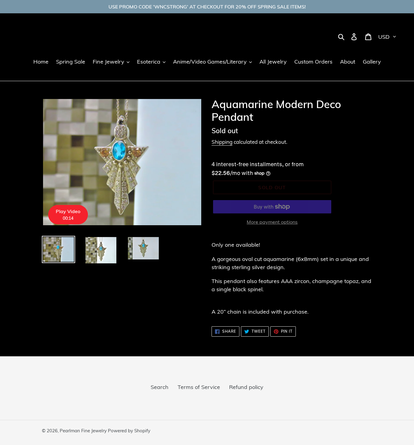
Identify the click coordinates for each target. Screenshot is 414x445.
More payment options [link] (272, 222)
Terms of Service (199, 387)
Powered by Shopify (129, 430)
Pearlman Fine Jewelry (84, 430)
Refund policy (246, 387)
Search (160, 387)
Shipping (222, 142)
